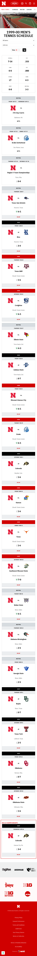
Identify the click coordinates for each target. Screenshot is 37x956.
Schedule (15, 9)
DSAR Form (19, 929)
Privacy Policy (18, 917)
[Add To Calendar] (24, 50)
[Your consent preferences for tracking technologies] (3, 953)
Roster (22, 9)
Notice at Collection (18, 936)
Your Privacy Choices (18, 932)
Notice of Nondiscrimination (18, 943)
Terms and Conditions (19, 925)
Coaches (29, 9)
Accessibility (18, 946)
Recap (18, 217)
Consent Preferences (18, 921)
